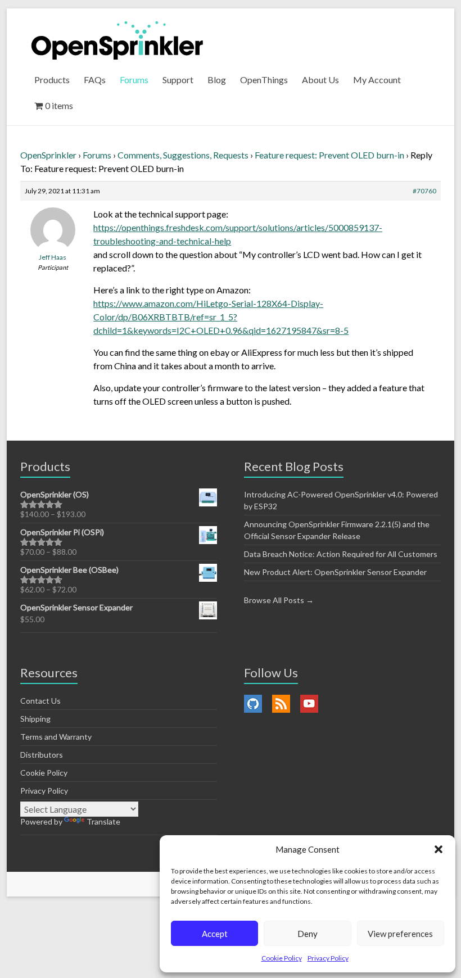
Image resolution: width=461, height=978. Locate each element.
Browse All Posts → (279, 600)
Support (177, 79)
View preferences (400, 934)
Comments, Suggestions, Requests (182, 155)
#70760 (424, 191)
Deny (307, 934)
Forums (134, 79)
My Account (377, 79)
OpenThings (264, 79)
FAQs (95, 79)
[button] (438, 849)
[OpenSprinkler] (117, 39)
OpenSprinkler (48, 155)
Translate (103, 821)
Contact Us (40, 700)
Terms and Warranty (56, 736)
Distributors (41, 754)
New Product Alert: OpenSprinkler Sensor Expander (335, 572)
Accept (215, 934)
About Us (320, 79)
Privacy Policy (328, 958)
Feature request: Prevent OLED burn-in (329, 155)
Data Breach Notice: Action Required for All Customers (340, 554)
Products (52, 79)
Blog (216, 79)
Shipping (35, 718)
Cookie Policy (281, 958)
